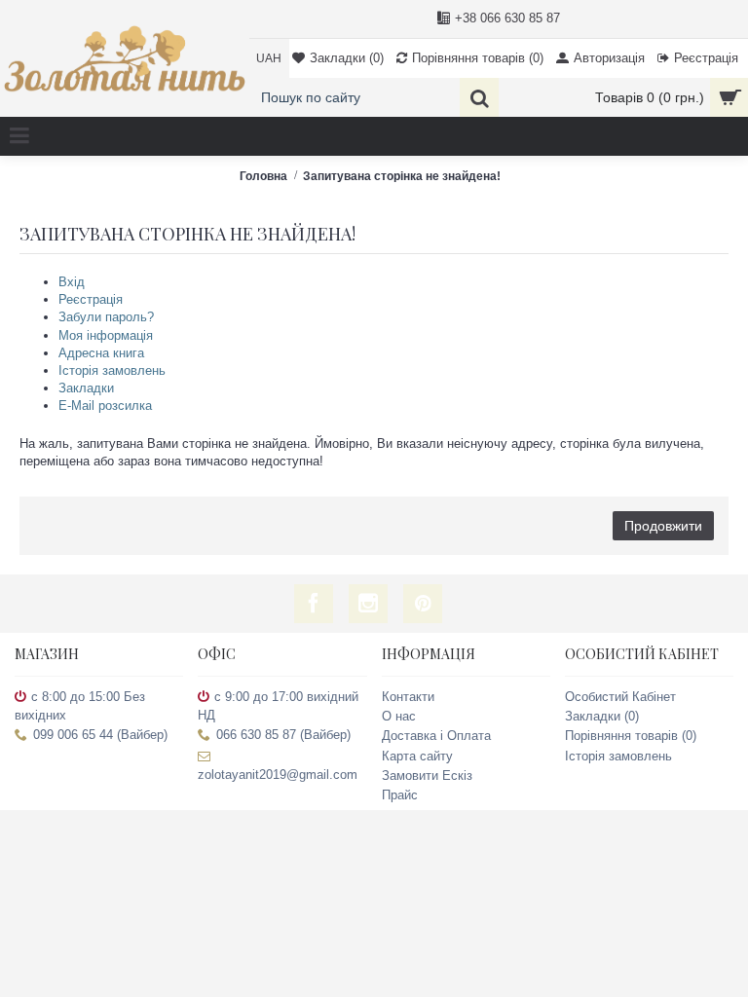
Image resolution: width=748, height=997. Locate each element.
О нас (399, 716)
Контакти (408, 696)
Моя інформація (105, 335)
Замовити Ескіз (427, 775)
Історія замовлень (112, 370)
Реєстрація (90, 299)
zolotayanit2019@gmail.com (277, 774)
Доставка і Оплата (436, 735)
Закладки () (602, 716)
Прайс (400, 795)
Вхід (71, 282)
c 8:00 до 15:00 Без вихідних (80, 705)
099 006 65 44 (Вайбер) (100, 734)
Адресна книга (101, 353)
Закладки (86, 388)
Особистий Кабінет (620, 696)
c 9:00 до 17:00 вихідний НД (278, 705)
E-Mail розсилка (105, 405)
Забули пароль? (106, 317)
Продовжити (663, 526)
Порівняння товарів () (630, 735)
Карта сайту (417, 756)
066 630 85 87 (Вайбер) (283, 734)
